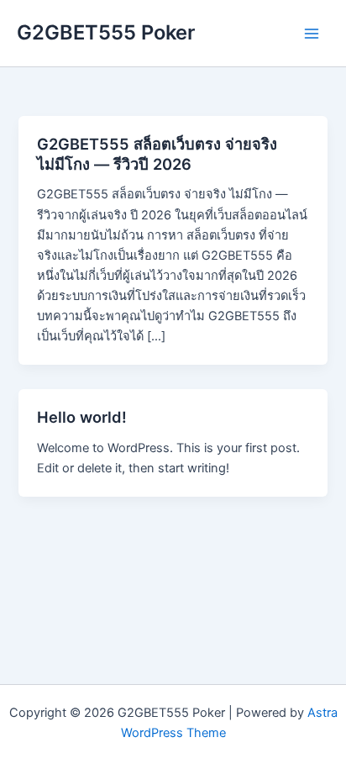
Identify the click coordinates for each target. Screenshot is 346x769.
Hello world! (82, 417)
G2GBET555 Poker (106, 32)
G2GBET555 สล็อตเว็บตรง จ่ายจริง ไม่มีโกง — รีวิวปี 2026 (157, 153)
